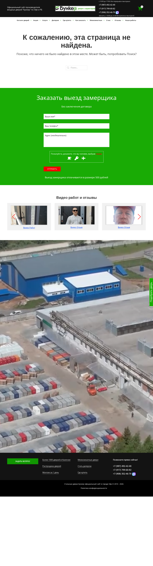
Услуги (45, 20)
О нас (108, 20)
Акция (35, 20)
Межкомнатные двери (88, 459)
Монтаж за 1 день (50, 472)
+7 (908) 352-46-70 (107, 12)
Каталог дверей (23, 20)
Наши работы (130, 20)
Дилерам (55, 20)
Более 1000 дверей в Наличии (56, 459)
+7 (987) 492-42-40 (107, 4)
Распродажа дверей (51, 466)
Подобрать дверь (151, 292)
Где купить (67, 20)
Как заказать (80, 20)
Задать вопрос (22, 461)
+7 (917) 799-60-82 (107, 8)
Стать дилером (84, 466)
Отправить (52, 169)
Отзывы (118, 20)
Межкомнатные (96, 20)
